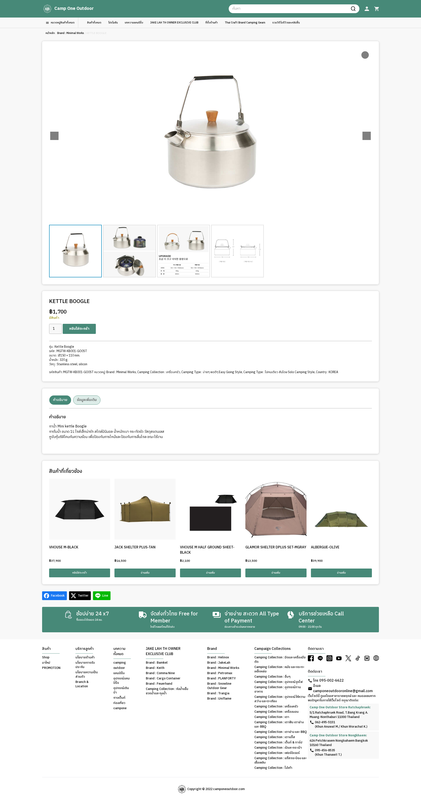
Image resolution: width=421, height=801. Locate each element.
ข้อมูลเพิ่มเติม (87, 400)
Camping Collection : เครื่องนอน (276, 712)
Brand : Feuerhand (159, 684)
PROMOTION (51, 668)
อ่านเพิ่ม (145, 573)
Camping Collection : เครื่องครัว (158, 372)
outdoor (119, 668)
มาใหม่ (46, 663)
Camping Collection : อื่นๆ (272, 677)
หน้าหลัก (50, 33)
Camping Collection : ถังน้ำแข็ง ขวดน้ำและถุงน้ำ (167, 691)
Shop (45, 657)
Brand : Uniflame (219, 698)
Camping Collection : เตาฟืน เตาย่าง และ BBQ (279, 724)
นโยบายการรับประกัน (85, 665)
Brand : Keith (155, 668)
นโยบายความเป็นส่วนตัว (86, 674)
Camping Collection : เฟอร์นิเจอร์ (277, 753)
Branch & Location (82, 684)
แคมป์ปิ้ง (119, 673)
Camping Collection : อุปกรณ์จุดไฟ (278, 682)
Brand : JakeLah (218, 663)
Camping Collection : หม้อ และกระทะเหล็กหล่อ (279, 669)
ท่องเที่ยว (119, 703)
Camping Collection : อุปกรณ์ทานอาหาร (277, 689)
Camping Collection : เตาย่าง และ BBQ (280, 732)
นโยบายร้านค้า (85, 657)
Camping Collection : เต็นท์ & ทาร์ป (278, 742)
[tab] (60, 400)
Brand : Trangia (218, 693)
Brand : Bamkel (157, 663)
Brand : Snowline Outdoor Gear (219, 686)
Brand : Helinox (218, 657)
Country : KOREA (327, 372)
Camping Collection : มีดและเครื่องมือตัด (280, 659)
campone (120, 708)
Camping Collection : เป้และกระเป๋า (278, 748)
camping (119, 663)
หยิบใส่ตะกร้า (79, 329)
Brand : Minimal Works (70, 33)
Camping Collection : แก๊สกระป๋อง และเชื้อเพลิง (280, 760)
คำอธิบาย (60, 400)
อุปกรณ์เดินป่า (121, 690)
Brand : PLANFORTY (221, 678)
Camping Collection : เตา (271, 717)
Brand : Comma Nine (160, 673)
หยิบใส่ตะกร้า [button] (79, 573)
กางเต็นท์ (119, 698)
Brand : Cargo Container (163, 678)
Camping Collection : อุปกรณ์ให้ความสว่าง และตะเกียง (279, 699)
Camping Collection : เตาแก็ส (274, 737)
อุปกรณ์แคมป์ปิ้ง (121, 680)
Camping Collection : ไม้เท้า (273, 768)
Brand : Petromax (219, 673)
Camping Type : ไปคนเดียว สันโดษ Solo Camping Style (279, 372)
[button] (366, 136)
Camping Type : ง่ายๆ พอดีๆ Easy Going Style (211, 372)
